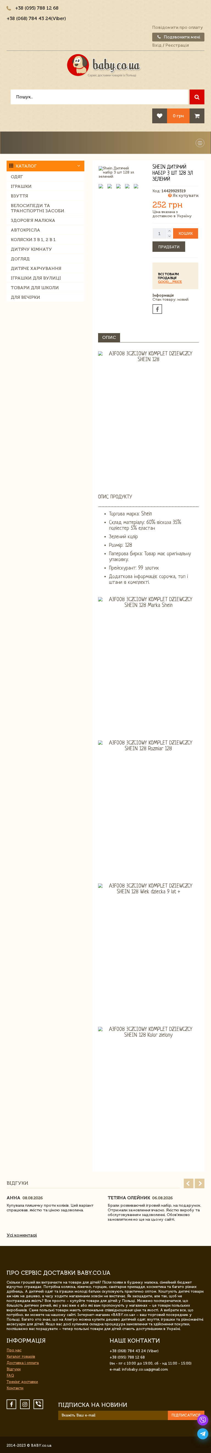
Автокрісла (25, 230)
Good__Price (170, 282)
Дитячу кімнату (31, 249)
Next (199, 1183)
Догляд (20, 258)
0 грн (178, 115)
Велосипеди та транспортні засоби (37, 208)
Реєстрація (177, 45)
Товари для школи (35, 287)
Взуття (19, 196)
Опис (109, 337)
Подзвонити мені (181, 37)
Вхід (157, 45)
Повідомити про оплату (177, 27)
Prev (188, 1183)
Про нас (14, 1350)
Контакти (15, 1388)
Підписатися (186, 1415)
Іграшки (21, 186)
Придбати (168, 247)
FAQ (10, 1375)
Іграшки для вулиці (36, 278)
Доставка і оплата (23, 1363)
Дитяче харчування (36, 268)
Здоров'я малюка (33, 220)
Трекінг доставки (22, 1382)
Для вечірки (25, 297)
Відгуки (14, 1369)
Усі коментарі (22, 1235)
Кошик (186, 234)
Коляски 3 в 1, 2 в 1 (33, 239)
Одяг (17, 176)
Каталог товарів (21, 1356)
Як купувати (185, 195)
